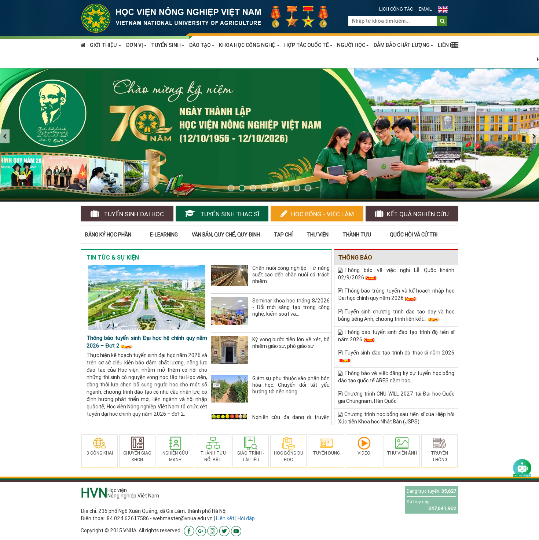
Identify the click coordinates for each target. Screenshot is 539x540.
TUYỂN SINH (166, 45)
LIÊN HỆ (447, 45)
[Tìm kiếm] (442, 21)
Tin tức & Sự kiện (113, 257)
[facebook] (189, 531)
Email (425, 9)
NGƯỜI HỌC (351, 45)
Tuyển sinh (133, 214)
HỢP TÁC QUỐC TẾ (306, 45)
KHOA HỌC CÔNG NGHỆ (247, 45)
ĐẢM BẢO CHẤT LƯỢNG (401, 45)
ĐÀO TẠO (200, 45)
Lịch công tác (396, 9)
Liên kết (225, 518)
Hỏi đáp (246, 518)
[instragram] (212, 531)
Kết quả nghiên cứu (418, 214)
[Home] (209, 17)
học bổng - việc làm (322, 214)
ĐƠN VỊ (134, 45)
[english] (443, 9)
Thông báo (355, 257)
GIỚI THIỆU (104, 45)
